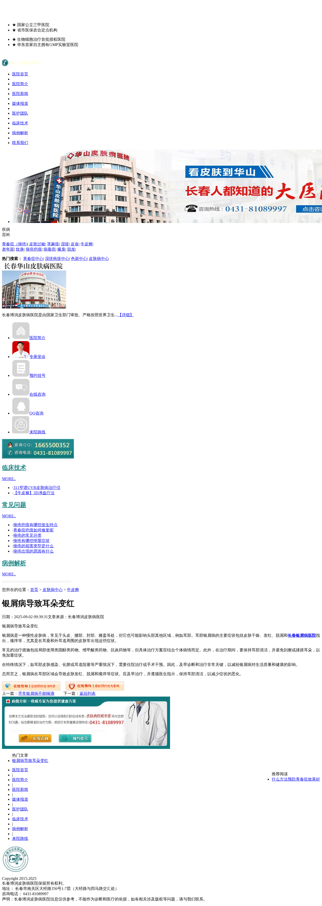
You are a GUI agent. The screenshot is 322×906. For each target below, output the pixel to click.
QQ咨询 (36, 413)
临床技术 (20, 123)
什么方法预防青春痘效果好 (296, 779)
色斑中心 (79, 258)
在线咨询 (37, 394)
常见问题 (14, 505)
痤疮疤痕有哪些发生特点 (35, 525)
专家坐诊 (37, 356)
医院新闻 (20, 94)
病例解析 (20, 133)
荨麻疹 (53, 244)
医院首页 (20, 74)
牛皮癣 (86, 244)
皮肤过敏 (37, 244)
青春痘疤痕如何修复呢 (33, 530)
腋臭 (61, 249)
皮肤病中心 (99, 258)
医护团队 (20, 113)
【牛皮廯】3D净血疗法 (34, 493)
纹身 (20, 249)
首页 (34, 589)
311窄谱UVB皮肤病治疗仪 (36, 487)
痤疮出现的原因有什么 (33, 551)
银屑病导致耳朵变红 (30, 760)
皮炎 (75, 244)
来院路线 (37, 432)
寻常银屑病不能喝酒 (36, 693)
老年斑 (8, 249)
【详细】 (126, 315)
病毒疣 (50, 249)
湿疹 (65, 244)
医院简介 (20, 84)
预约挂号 (37, 375)
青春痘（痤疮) (14, 244)
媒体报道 (20, 103)
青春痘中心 (33, 258)
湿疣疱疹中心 (57, 258)
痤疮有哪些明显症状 (31, 540)
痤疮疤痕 (34, 249)
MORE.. (9, 479)
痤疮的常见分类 (27, 535)
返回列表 (87, 693)
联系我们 (20, 143)
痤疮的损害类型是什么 (33, 546)
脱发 (71, 249)
